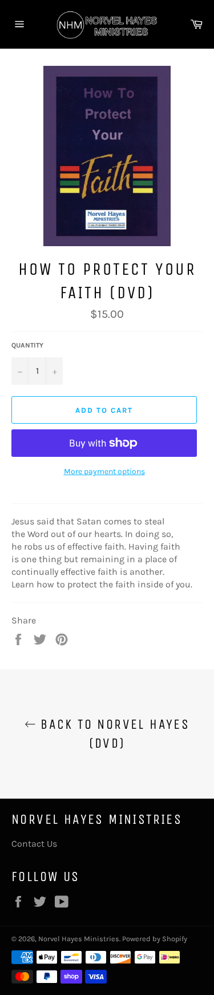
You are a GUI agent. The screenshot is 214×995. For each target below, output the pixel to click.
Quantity (27, 345)
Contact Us (34, 843)
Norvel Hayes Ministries (78, 938)
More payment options (104, 471)
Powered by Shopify (154, 938)
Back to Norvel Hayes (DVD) (112, 733)
